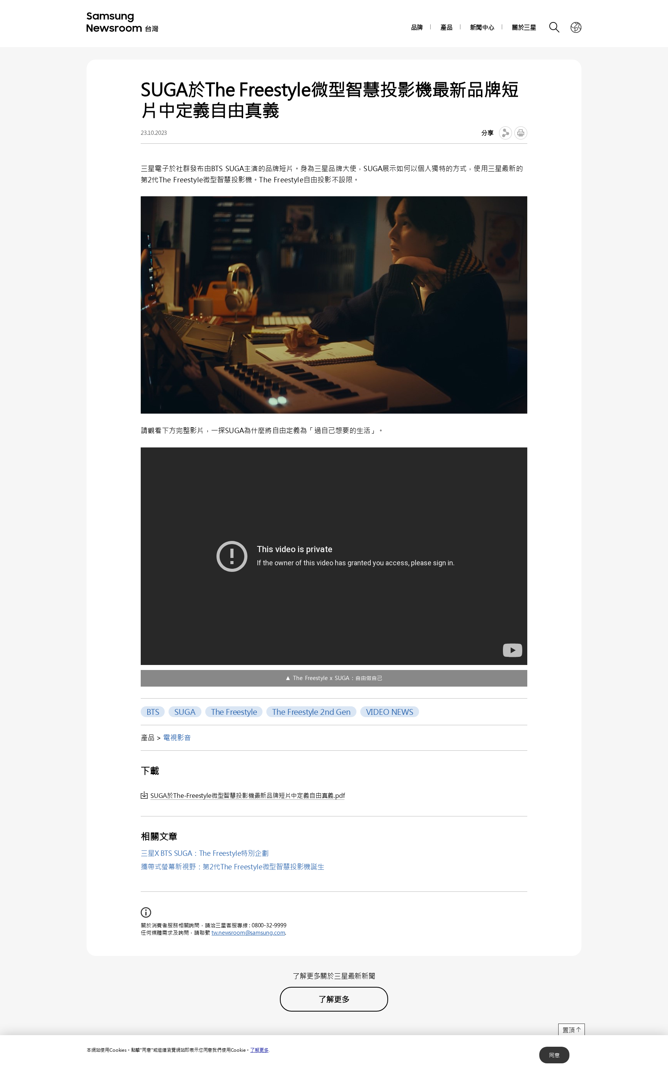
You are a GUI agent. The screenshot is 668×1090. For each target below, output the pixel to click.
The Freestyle (234, 711)
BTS (153, 711)
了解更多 (259, 1050)
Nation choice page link (576, 27)
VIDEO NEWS (389, 711)
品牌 (417, 27)
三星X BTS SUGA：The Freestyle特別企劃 (205, 853)
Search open (554, 27)
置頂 (568, 1030)
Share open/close (505, 132)
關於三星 (524, 27)
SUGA (184, 711)
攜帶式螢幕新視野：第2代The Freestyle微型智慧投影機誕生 (232, 866)
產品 (446, 27)
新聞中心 (482, 27)
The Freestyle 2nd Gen (311, 711)
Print (520, 132)
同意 (554, 1055)
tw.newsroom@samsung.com (248, 932)
